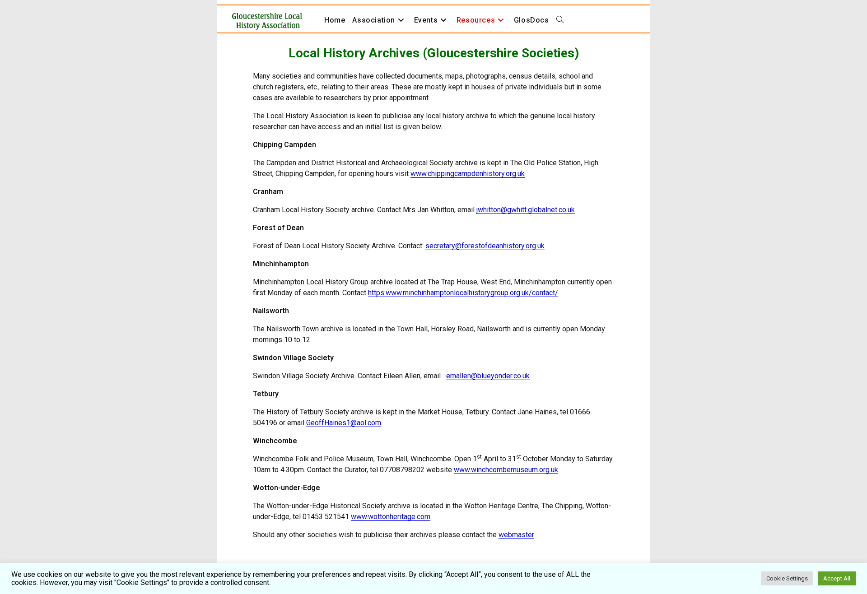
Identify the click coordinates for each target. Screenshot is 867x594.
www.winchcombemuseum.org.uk (506, 469)
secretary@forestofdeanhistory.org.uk (485, 245)
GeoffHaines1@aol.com (343, 422)
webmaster (516, 534)
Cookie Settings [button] (787, 578)
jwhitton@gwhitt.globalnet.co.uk (525, 209)
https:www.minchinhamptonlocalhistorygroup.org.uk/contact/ (463, 292)
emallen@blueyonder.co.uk (488, 375)
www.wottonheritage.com (390, 516)
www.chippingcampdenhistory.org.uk (467, 173)
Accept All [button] (836, 578)
